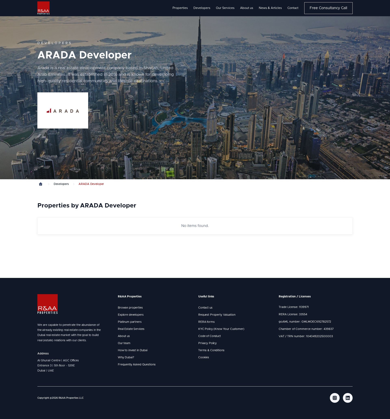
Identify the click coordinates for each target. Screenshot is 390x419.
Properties (180, 8)
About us (246, 8)
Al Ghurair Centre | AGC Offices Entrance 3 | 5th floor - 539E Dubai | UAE (58, 365)
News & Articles (270, 8)
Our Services (225, 8)
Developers (201, 8)
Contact (292, 8)
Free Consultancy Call (328, 8)
